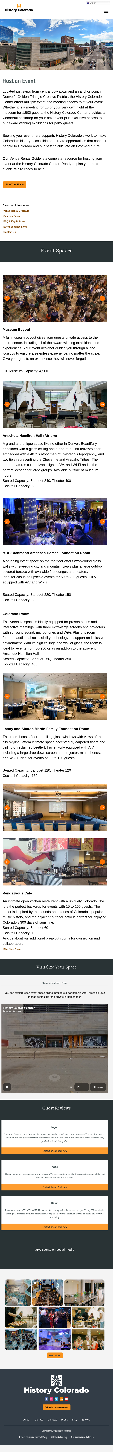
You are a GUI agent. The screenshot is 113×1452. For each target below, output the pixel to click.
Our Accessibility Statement (82, 1436)
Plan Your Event (15, 184)
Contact (52, 1419)
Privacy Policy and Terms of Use (32, 1436)
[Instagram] (51, 1399)
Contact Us (9, 232)
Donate (39, 1419)
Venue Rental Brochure (16, 211)
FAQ (75, 1419)
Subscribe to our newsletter (56, 1407)
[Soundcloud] (61, 1399)
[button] (106, 12)
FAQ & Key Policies (14, 221)
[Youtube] (66, 1399)
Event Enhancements (15, 226)
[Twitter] (56, 1399)
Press (64, 1419)
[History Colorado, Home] (19, 8)
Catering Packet (12, 216)
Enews (86, 1419)
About (26, 1419)
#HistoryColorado (58, 1436)
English (92, 3)
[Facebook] (46, 1399)
